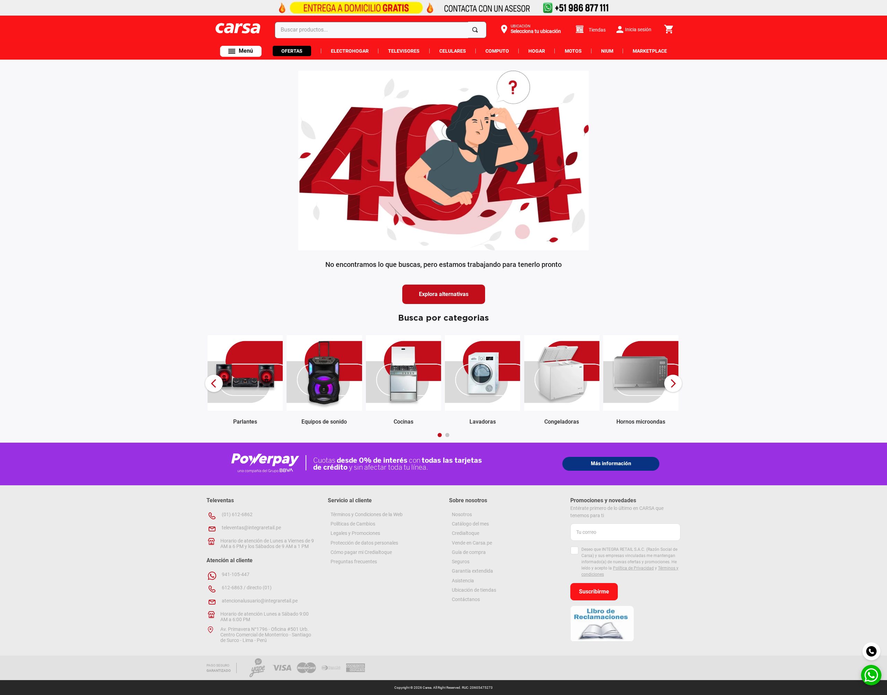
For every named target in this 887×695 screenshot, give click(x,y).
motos (573, 51)
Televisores (404, 51)
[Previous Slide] (214, 383)
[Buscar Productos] (476, 30)
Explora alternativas (443, 294)
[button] (530, 29)
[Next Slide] (673, 383)
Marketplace (650, 51)
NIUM (607, 51)
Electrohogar (350, 51)
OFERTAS (291, 51)
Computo (497, 51)
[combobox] (382, 29)
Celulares (452, 51)
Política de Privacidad (633, 568)
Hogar (536, 51)
